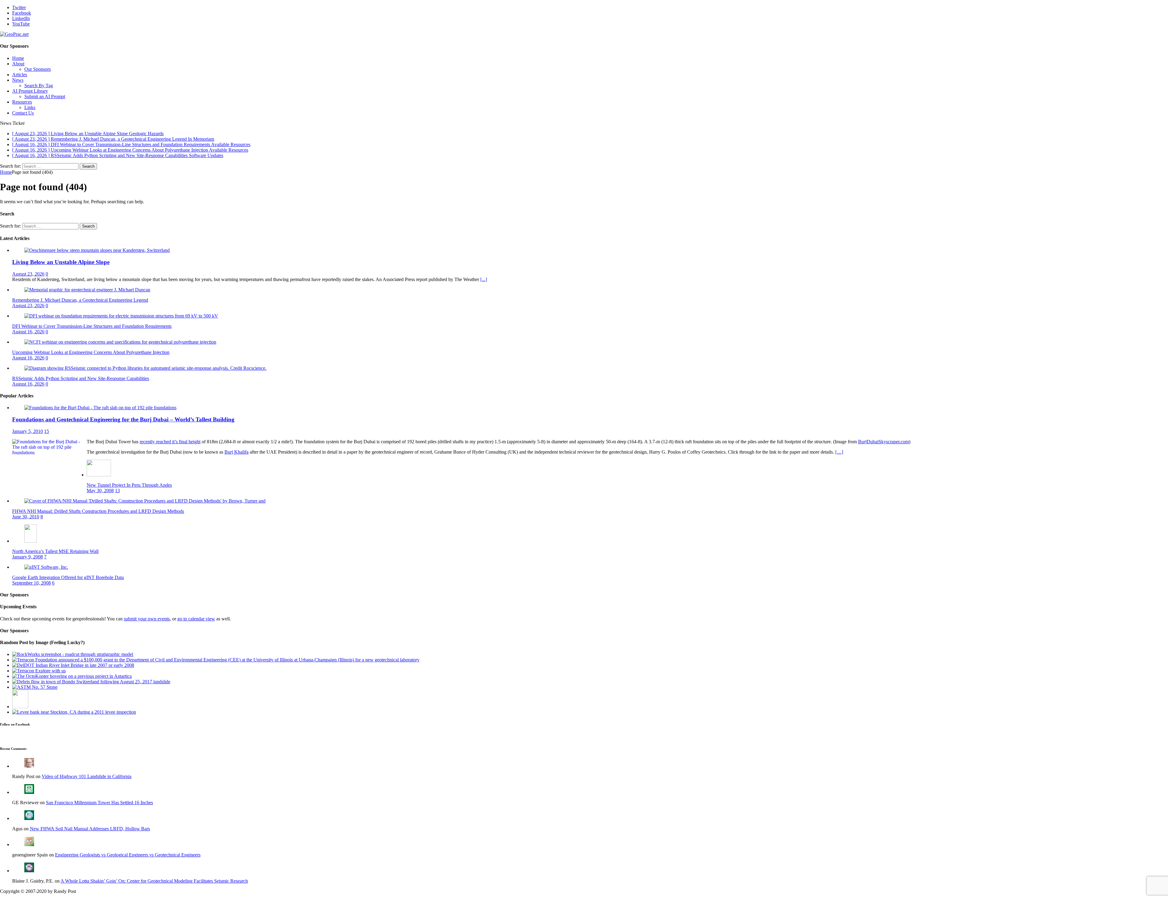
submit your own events (147, 618)
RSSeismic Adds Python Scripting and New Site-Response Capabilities (80, 378)
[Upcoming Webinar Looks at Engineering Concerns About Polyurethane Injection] (120, 342)
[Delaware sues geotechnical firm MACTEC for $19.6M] (73, 665)
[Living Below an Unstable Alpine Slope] (97, 250)
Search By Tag (38, 85)
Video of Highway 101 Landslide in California (86, 776)
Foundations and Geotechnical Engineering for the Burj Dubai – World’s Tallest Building (123, 419)
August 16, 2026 (28, 331)
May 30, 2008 (100, 490)
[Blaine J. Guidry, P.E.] (29, 870)
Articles (19, 74)
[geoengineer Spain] (29, 844)
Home (18, 58)
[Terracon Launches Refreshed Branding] (39, 670)
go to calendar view (196, 618)
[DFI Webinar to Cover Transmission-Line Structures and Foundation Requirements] (121, 315)
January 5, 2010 (27, 431)
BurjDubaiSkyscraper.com (883, 441)
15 (46, 431)
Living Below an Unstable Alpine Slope (60, 262)
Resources (22, 102)
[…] (839, 452)
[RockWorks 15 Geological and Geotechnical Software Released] (72, 654)
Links (29, 107)
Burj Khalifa (236, 452)
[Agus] (29, 818)
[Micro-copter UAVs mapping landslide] (72, 676)
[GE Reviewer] (29, 792)
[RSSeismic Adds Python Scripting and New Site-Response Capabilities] (145, 368)
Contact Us (23, 112)
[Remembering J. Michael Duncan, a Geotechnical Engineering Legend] (87, 289)
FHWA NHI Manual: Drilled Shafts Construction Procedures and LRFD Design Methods (98, 511)
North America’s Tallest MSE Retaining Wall (55, 551)
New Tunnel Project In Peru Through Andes (129, 485)
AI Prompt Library (30, 91)
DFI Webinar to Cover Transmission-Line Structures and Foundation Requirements (92, 326)
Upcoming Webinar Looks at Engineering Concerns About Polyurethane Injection (90, 352)
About (18, 63)
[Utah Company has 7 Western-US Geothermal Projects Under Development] (20, 706)
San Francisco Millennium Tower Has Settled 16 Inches (99, 802)
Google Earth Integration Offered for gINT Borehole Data (68, 577)
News (17, 80)
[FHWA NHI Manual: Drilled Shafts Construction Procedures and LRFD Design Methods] (145, 500)
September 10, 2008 (31, 582)
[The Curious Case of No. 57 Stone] (34, 687)
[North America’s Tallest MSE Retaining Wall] (30, 541)
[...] (483, 279)
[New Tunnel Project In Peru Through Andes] (99, 474)
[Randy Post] (29, 766)
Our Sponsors (37, 69)
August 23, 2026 (28, 273)
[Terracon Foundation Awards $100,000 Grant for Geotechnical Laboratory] (215, 659)
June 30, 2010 (25, 516)
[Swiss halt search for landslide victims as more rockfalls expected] (91, 681)
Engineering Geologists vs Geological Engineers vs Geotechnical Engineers (127, 854)
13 (117, 490)
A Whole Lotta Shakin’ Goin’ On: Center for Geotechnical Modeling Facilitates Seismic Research (154, 881)
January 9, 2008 (27, 556)
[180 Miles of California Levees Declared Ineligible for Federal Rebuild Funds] (74, 712)
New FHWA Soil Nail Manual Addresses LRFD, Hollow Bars (90, 828)
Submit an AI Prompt (44, 96)
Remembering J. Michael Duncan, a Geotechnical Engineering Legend (80, 300)
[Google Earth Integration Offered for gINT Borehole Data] (46, 567)
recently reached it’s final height (170, 441)
